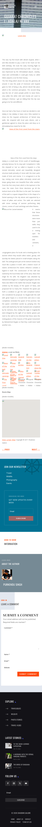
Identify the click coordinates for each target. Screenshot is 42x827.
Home (13, 819)
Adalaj (5, 352)
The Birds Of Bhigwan (21, 764)
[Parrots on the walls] (30, 358)
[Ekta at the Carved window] (22, 374)
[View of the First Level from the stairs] (14, 374)
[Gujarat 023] (30, 366)
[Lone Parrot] (14, 382)
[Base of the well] (6, 366)
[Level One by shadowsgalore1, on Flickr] (21, 46)
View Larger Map (9, 440)
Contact (28, 819)
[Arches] (22, 366)
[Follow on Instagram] (13, 783)
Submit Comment (28, 674)
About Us (20, 819)
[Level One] (6, 358)
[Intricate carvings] (14, 358)
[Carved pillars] (30, 374)
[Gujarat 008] (22, 358)
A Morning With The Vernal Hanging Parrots (23, 755)
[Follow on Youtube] (26, 783)
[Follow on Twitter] (20, 783)
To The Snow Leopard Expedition (21, 745)
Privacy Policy (15, 822)
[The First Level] (6, 382)
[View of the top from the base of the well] (14, 366)
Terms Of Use (27, 822)
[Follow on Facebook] (7, 783)
